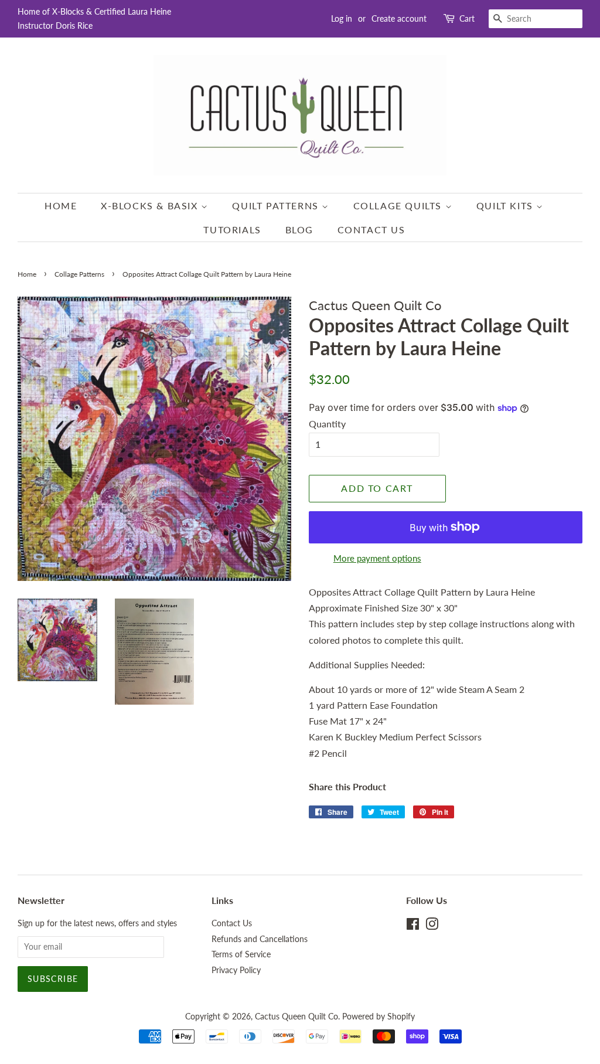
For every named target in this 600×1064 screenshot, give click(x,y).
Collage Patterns (79, 274)
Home (61, 205)
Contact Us (371, 229)
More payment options (377, 558)
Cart (467, 18)
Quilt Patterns (277, 205)
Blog (299, 229)
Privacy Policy (236, 970)
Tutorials (232, 229)
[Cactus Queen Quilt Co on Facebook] (413, 926)
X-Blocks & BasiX (151, 205)
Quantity (327, 423)
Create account (399, 18)
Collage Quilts (399, 205)
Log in (341, 18)
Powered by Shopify (378, 1016)
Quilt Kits (506, 205)
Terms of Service (241, 954)
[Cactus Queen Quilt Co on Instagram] (431, 926)
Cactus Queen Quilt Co (296, 1016)
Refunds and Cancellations (260, 939)
